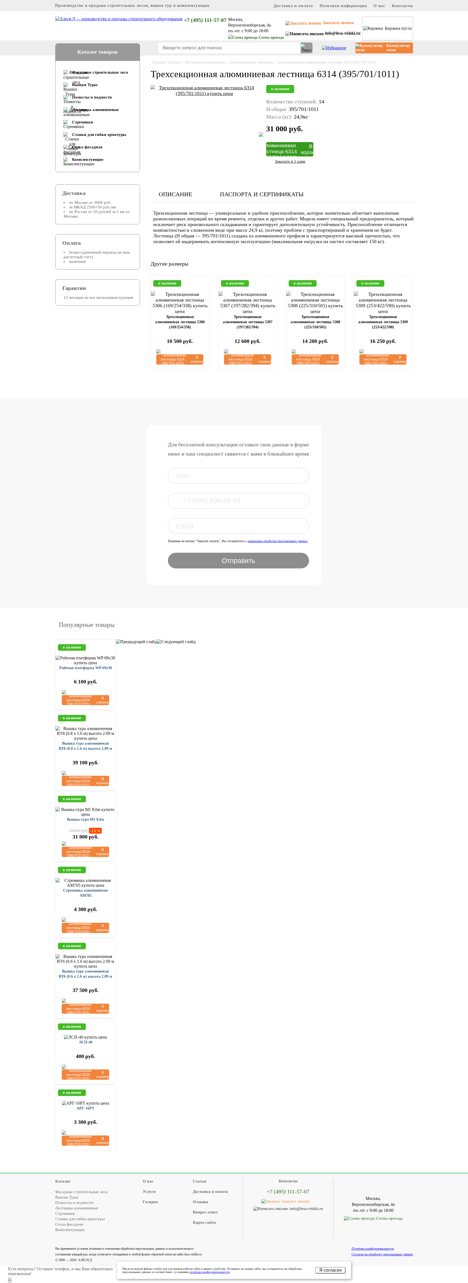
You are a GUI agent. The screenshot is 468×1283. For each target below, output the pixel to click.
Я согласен (330, 1270)
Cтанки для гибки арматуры (99, 134)
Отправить (238, 560)
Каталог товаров (97, 52)
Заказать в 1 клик (290, 161)
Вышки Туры (85, 85)
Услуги (149, 1191)
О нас (379, 6)
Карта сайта (204, 1222)
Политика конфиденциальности (373, 1249)
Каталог (63, 1181)
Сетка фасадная (87, 147)
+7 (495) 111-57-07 (205, 20)
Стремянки (82, 122)
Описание (175, 194)
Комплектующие (87, 159)
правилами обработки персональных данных (278, 541)
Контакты (402, 6)
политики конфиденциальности (209, 1272)
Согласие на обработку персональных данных (382, 1254)
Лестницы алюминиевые (95, 109)
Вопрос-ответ (205, 1212)
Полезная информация (343, 6)
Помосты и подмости (92, 97)
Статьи (199, 1181)
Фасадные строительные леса (100, 72)
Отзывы (200, 1202)
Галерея (150, 1202)
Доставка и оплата (293, 6)
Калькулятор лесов (398, 48)
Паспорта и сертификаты (262, 194)
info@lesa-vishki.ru (342, 33)
